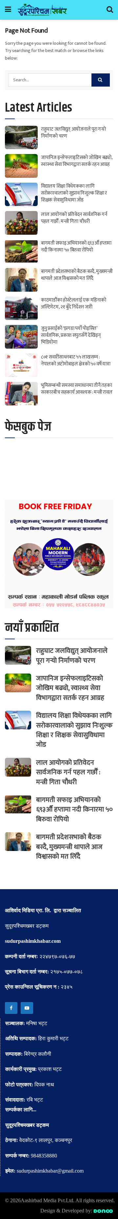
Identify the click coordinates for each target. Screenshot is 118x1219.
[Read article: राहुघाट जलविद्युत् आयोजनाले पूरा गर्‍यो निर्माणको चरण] (21, 137)
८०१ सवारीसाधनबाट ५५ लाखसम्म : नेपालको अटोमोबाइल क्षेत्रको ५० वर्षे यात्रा (75, 360)
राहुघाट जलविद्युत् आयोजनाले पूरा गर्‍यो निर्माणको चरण (73, 132)
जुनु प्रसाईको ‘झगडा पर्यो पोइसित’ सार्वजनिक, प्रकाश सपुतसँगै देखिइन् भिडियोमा (71, 335)
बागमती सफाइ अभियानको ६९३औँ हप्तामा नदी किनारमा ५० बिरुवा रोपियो (76, 246)
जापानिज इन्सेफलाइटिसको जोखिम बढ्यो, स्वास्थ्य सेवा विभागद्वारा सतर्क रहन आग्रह (76, 161)
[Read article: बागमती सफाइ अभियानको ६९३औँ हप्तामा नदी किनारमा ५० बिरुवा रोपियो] (21, 251)
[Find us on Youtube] (27, 1008)
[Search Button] (110, 10)
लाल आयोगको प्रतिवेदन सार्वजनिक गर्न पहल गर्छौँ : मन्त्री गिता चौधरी (74, 217)
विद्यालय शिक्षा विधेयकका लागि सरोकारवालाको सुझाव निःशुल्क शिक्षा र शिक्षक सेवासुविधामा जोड (74, 193)
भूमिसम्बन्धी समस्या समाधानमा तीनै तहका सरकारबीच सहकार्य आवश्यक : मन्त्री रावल (76, 388)
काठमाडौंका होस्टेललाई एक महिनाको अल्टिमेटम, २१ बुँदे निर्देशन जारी (73, 303)
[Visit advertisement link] (59, 554)
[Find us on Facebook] (11, 1008)
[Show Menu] (8, 10)
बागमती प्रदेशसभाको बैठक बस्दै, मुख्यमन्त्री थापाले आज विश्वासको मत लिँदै (77, 274)
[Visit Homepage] (42, 9)
